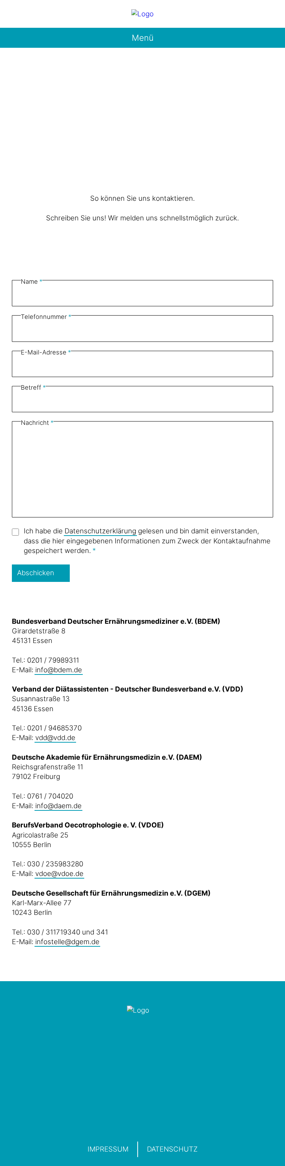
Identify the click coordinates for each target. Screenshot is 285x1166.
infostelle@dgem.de (67, 941)
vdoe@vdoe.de (59, 873)
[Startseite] (142, 14)
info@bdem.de (58, 670)
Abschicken (35, 573)
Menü (143, 38)
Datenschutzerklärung (100, 531)
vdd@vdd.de (55, 737)
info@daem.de (58, 806)
